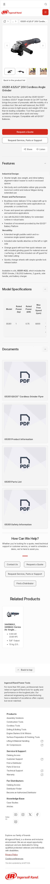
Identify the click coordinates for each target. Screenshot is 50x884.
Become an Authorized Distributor (21, 792)
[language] (4, 4)
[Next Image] (43, 45)
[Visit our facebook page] (37, 814)
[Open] (45, 12)
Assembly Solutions (15, 718)
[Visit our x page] (30, 814)
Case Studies (12, 803)
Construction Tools (15, 722)
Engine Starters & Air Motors (19, 733)
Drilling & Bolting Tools (16, 729)
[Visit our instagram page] (22, 814)
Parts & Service (13, 767)
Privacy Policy (11, 854)
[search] (46, 4)
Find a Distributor (14, 763)
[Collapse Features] (45, 163)
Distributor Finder (14, 789)
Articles (10, 806)
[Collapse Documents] (45, 349)
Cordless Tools (13, 726)
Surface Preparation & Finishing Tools (23, 737)
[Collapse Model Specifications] (45, 289)
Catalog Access (13, 755)
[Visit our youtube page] (15, 814)
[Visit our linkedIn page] (15, 821)
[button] (25, 163)
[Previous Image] (7, 45)
